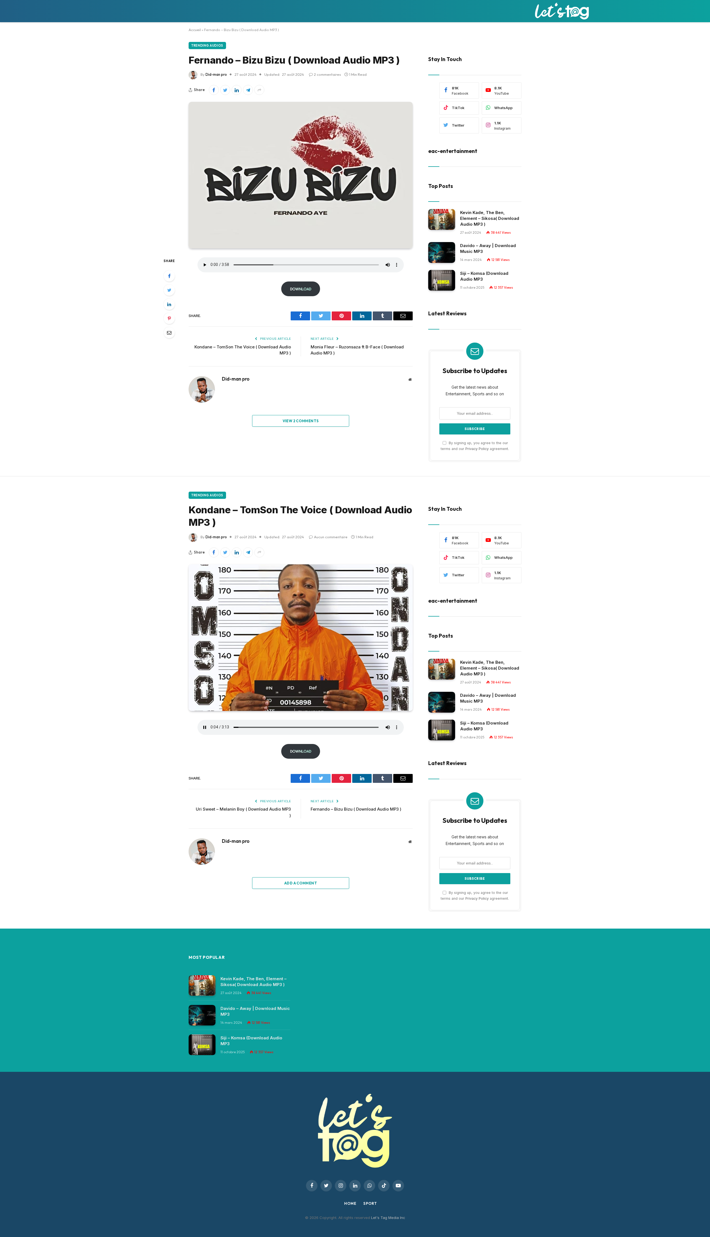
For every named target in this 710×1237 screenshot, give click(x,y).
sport (370, 1203)
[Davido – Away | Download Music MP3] (441, 252)
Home (350, 1203)
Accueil (195, 29)
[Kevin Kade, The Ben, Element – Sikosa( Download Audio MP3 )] (441, 219)
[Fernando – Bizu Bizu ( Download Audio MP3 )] (301, 175)
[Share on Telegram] (248, 90)
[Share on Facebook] (214, 90)
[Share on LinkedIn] (237, 90)
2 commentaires (327, 74)
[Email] (169, 332)
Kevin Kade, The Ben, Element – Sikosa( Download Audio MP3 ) (489, 218)
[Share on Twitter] (225, 90)
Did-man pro (216, 74)
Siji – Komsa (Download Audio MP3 (484, 276)
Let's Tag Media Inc (388, 1217)
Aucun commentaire (331, 537)
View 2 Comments (301, 421)
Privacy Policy (477, 449)
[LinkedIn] (169, 304)
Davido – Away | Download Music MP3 (488, 248)
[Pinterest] (169, 318)
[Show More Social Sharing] (259, 90)
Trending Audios (207, 45)
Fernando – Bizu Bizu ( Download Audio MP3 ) (356, 809)
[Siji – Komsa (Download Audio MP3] (441, 280)
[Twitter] (169, 290)
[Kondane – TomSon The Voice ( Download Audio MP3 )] (301, 637)
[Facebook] (169, 275)
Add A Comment (300, 883)
